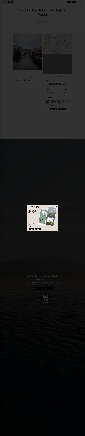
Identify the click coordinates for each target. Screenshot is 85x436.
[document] (42, 218)
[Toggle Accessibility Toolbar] (2, 434)
